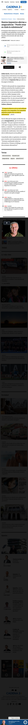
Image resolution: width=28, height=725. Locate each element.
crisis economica (6, 155)
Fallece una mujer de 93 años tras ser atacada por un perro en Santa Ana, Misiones (13, 209)
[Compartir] (20, 67)
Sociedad (9, 206)
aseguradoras (5, 158)
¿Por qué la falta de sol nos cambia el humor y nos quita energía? (14, 192)
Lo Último (4, 9)
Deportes (6, 2)
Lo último (13, 168)
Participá (23, 2)
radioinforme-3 (19, 158)
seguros (13, 158)
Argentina (10, 9)
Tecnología (9, 172)
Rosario (22, 9)
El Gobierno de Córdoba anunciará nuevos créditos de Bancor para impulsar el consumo (14, 184)
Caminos (12, 2)
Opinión (17, 2)
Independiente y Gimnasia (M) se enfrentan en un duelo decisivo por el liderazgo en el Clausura (14, 200)
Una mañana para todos (12, 181)
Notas (22, 13)
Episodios (9, 63)
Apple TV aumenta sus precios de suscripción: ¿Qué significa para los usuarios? (14, 175)
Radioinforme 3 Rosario (11, 13)
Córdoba (16, 9)
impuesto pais (15, 155)
